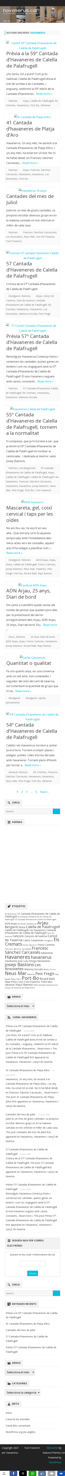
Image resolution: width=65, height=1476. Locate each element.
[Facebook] (13, 1473)
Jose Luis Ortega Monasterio (34, 961)
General (12, 772)
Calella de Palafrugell (42, 100)
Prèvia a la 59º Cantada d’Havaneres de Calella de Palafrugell (32, 59)
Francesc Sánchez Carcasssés (40, 232)
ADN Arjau (42, 560)
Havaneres (23, 105)
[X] (23, 1473)
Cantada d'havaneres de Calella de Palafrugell (30, 931)
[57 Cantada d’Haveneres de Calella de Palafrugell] (32, 256)
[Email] (51, 1473)
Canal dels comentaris (18, 1425)
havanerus (38, 174)
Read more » (44, 94)
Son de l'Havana (45, 236)
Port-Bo (34, 105)
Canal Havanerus (24, 1017)
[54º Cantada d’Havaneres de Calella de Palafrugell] (32, 717)
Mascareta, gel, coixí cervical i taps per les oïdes (29, 513)
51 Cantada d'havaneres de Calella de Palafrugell (32, 915)
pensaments (13, 702)
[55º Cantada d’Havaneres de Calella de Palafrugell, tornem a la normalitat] (32, 409)
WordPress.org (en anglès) (20, 1432)
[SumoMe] (61, 1473)
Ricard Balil (30, 573)
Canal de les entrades (18, 1419)
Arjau (26, 100)
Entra (9, 1412)
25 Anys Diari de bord (43, 636)
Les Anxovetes (14, 236)
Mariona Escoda (28, 313)
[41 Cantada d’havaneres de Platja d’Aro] (32, 117)
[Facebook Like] (42, 1473)
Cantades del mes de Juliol (30, 199)
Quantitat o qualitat (28, 663)
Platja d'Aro (16, 979)
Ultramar (45, 105)
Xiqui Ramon (45, 573)
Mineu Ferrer (49, 969)
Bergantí (11, 927)
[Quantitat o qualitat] (32, 657)
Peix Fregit (44, 313)
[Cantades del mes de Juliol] (32, 190)
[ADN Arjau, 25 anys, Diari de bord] (32, 585)
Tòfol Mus (46, 981)
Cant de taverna (25, 300)
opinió (41, 698)
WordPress (55, 1462)
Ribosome (52, 1447)
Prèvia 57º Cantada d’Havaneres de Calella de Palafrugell (31, 342)
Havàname (11, 961)
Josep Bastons (40, 486)
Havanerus (38, 32)
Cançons (18, 936)
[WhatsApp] (32, 1473)
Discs (11, 636)
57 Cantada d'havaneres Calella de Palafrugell (35, 919)
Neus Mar (29, 236)
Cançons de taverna (35, 936)
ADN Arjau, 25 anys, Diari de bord (28, 593)
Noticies (13, 100)
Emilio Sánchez (30, 945)
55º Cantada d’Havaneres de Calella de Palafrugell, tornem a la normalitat (31, 423)
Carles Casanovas (33, 940)
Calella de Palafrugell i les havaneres (25, 930)
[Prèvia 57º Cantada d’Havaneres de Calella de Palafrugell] (32, 328)
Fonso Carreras (46, 564)
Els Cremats (29, 392)
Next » (44, 792)
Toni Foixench (14, 241)
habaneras (23, 309)
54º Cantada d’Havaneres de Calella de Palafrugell (31, 730)
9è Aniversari (11, 914)
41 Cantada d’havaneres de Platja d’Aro (30, 128)
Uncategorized (27, 468)
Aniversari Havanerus (27, 924)
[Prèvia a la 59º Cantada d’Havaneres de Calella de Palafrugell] (32, 46)
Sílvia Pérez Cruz (14, 981)
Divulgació (14, 296)
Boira (9, 564)
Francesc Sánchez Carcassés (35, 481)
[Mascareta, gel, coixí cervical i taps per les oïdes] (32, 502)
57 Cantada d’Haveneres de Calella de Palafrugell (31, 269)
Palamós (41, 569)
